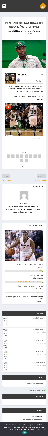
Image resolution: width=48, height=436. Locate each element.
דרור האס (27, 31)
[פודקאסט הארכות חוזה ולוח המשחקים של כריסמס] (24, 54)
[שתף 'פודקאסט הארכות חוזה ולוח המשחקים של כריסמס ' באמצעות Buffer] (13, 156)
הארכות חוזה (33, 138)
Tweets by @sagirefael (34, 383)
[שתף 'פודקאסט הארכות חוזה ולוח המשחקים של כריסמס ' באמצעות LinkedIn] (17, 156)
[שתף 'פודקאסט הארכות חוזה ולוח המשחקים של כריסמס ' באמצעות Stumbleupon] (8, 156)
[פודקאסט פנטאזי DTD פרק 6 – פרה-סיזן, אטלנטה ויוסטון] (24, 292)
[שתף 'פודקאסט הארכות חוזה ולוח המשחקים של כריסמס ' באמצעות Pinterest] (22, 156)
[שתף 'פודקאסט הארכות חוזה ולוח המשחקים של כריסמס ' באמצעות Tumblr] (26, 156)
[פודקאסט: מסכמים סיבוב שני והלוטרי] (24, 282)
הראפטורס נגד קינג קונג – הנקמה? (30, 264)
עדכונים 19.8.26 (39, 351)
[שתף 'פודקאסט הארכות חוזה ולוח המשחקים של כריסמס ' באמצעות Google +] (30, 156)
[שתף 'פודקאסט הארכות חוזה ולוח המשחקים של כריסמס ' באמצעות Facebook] (39, 156)
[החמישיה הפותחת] (24, 271)
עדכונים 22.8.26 (39, 318)
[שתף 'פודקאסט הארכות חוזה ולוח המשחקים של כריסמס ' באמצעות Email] (26, 160)
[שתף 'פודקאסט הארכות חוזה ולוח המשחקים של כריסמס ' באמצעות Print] (22, 160)
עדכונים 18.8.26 (39, 363)
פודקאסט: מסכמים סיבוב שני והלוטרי (29, 286)
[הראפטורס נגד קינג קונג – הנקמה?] (24, 245)
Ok (25, 433)
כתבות (11, 31)
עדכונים (40, 314)
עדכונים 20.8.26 (39, 340)
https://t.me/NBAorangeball (33, 419)
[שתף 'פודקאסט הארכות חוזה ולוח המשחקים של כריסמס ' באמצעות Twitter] (35, 156)
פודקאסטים (28, 33)
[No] (45, 429)
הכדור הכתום (40, 138)
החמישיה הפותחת (36, 275)
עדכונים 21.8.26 (39, 329)
